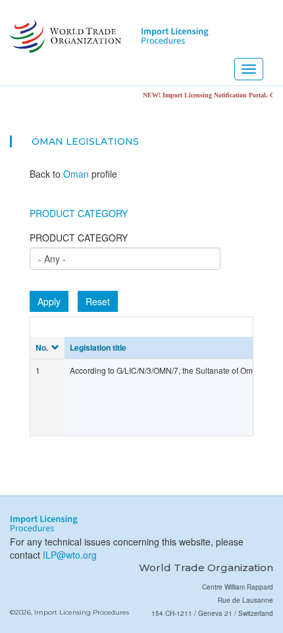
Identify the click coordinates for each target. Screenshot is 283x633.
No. (42, 347)
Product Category (79, 213)
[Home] (64, 36)
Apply (49, 301)
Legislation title (98, 347)
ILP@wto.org (70, 554)
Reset (98, 301)
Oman (47, 141)
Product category (79, 237)
